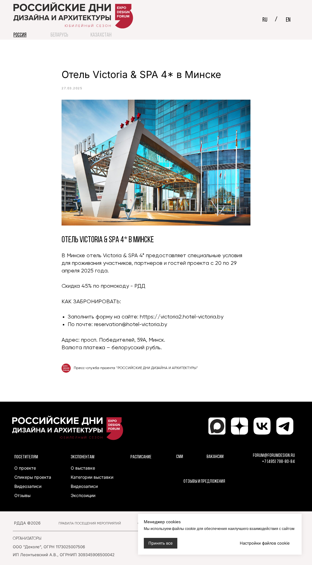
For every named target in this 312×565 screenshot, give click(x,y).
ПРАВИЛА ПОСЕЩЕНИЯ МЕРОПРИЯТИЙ (89, 523)
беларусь (59, 35)
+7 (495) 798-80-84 (278, 461)
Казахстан (101, 35)
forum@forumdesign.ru (274, 455)
